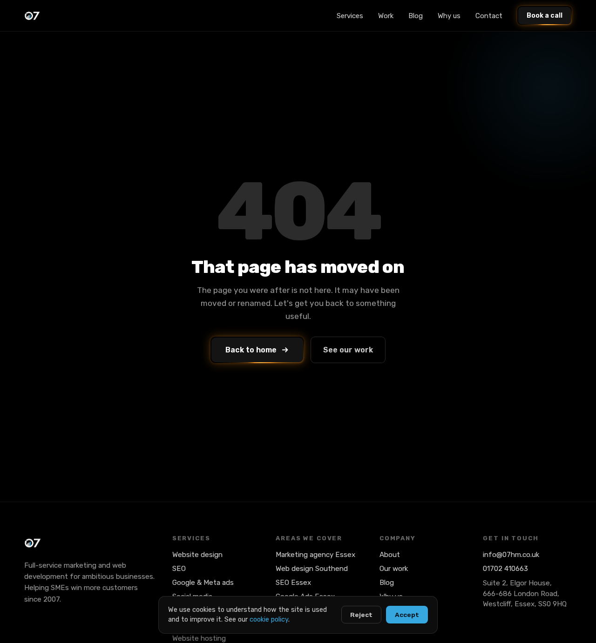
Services (350, 16)
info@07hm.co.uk (511, 554)
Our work (393, 568)
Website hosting (199, 638)
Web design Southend (312, 568)
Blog (415, 16)
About (389, 554)
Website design (197, 554)
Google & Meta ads (203, 582)
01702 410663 (505, 568)
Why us (449, 16)
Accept (407, 614)
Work (385, 16)
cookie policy (269, 619)
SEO (179, 568)
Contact (488, 16)
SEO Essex (293, 582)
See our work (348, 349)
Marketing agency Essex (315, 554)
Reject (361, 614)
